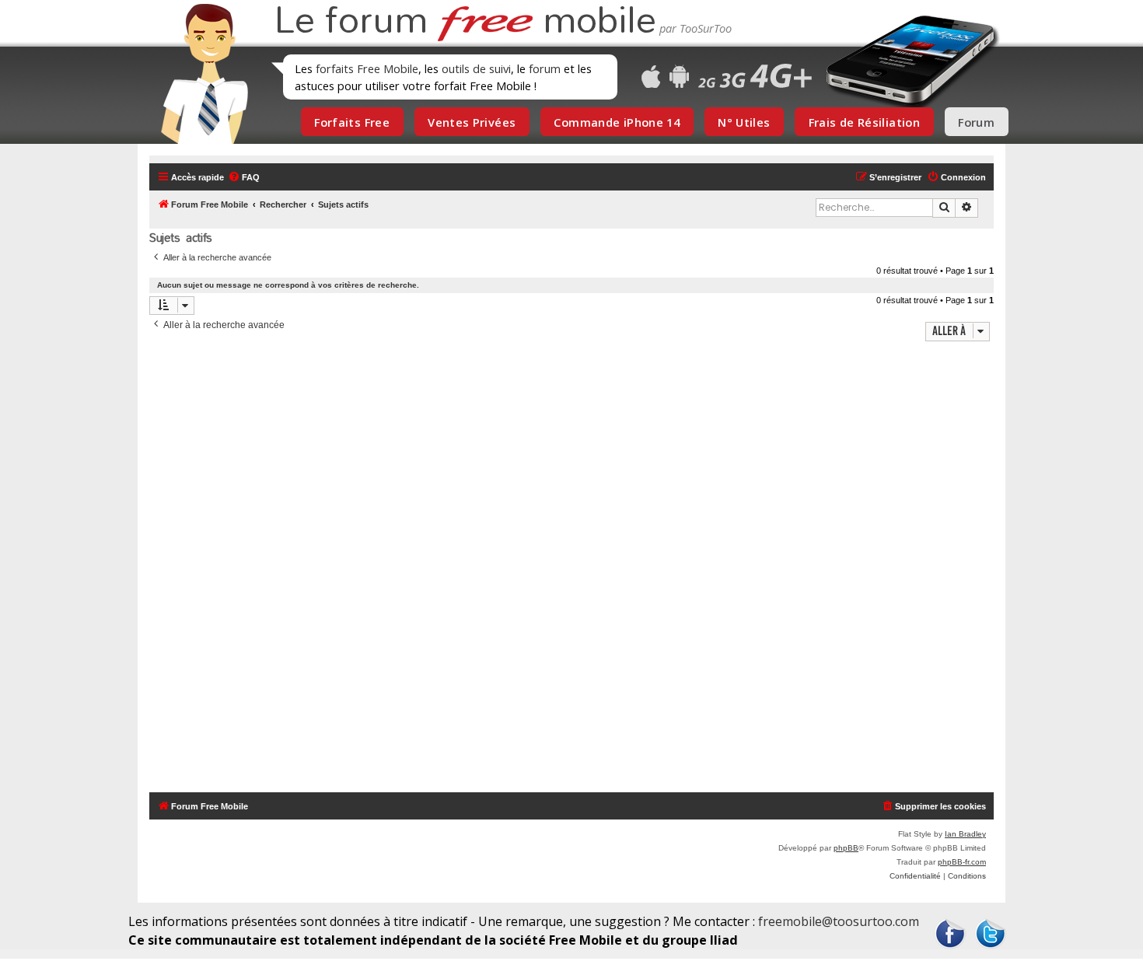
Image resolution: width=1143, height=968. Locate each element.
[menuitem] (244, 177)
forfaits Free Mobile (367, 68)
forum (545, 68)
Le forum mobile (465, 21)
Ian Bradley (965, 834)
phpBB (846, 848)
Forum (976, 122)
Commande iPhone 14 (617, 122)
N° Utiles (744, 122)
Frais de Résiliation (864, 122)
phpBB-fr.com (962, 862)
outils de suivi (476, 68)
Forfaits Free (352, 122)
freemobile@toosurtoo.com (838, 921)
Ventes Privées (472, 122)
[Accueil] (200, 74)
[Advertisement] (580, 569)
